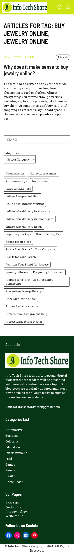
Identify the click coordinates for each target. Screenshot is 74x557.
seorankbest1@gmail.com (41, 407)
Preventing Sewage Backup (24, 291)
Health (10, 476)
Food (8, 459)
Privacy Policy (16, 511)
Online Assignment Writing (25, 204)
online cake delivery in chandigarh (30, 219)
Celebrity (12, 441)
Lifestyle (63, 57)
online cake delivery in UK (24, 226)
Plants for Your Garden (21, 257)
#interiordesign (16, 181)
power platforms (17, 272)
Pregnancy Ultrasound (48, 272)
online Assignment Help (22, 196)
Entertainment (16, 453)
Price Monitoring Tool (21, 299)
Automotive (14, 430)
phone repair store (18, 241)
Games (10, 464)
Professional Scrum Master (24, 321)
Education (12, 447)
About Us (11, 503)
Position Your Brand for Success (27, 264)
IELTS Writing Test (18, 188)
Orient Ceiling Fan (48, 234)
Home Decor (14, 482)
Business (11, 435)
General (11, 470)
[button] (60, 7)
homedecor (39, 181)
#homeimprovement (43, 173)
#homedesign (15, 173)
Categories (11, 153)
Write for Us (14, 516)
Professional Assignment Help (26, 314)
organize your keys (18, 234)
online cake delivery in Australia (28, 211)
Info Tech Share (16, 375)
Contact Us (13, 507)
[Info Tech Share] (24, 7)
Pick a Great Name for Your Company (30, 249)
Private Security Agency (22, 306)
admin (29, 57)
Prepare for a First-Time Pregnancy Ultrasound (29, 281)
